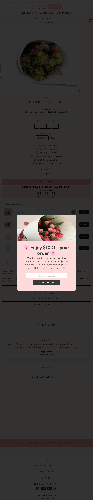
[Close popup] (73, 212)
